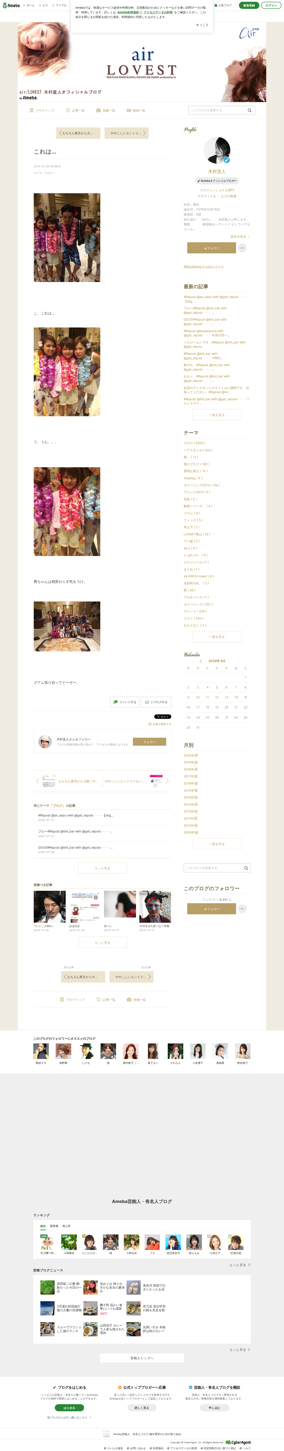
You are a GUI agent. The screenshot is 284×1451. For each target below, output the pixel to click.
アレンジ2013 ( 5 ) (197, 492)
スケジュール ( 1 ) (196, 562)
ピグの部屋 (229, 196)
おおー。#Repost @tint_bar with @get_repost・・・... (207, 378)
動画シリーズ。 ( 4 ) (198, 506)
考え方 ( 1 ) (191, 527)
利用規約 (158, 1448)
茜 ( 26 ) (189, 590)
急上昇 (67, 1226)
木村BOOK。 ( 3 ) (196, 583)
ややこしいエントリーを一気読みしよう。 (129, 133)
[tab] (43, 1226)
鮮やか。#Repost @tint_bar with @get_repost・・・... (207, 367)
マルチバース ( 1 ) (196, 597)
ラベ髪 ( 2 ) (192, 541)
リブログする (159, 702)
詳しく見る (142, 1408)
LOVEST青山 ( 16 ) (197, 534)
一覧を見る (217, 415)
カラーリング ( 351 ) (198, 604)
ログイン (271, 5)
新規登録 (249, 5)
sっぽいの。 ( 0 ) (196, 555)
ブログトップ (45, 110)
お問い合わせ (138, 1448)
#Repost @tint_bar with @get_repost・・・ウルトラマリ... (216, 401)
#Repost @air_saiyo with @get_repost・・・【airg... (216, 299)
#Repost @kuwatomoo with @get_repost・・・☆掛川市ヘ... (207, 333)
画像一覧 (109, 110)
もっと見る (102, 868)
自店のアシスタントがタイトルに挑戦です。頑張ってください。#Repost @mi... (216, 390)
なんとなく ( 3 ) (195, 625)
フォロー (149, 742)
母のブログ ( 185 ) (197, 464)
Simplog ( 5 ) (193, 478)
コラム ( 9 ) (192, 513)
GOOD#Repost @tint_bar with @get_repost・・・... (205, 321)
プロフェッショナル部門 (217, 190)
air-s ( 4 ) (190, 548)
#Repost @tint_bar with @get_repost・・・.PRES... (203, 356)
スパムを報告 (115, 1448)
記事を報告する (162, 724)
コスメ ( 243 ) (194, 618)
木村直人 (217, 171)
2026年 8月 (217, 661)
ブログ (48, 173)
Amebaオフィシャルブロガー (219, 180)
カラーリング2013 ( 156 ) (202, 485)
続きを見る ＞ (240, 236)
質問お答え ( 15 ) (196, 471)
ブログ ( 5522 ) (194, 443)
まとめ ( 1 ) (191, 569)
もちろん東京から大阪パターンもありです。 (81, 133)
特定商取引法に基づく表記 (220, 1448)
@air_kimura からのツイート (204, 266)
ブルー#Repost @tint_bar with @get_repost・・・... (205, 310)
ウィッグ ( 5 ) (193, 520)
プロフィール (206, 196)
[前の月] (200, 661)
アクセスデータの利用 (183, 1448)
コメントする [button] (127, 702)
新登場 (54, 1226)
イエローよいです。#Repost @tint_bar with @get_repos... (214, 344)
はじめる (69, 1408)
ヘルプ (247, 1448)
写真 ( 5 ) (190, 499)
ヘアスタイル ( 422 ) (198, 450)
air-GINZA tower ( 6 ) (199, 576)
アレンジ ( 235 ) (195, 611)
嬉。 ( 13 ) (191, 457)
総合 (43, 1226)
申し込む (214, 1408)
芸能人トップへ (142, 1358)
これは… (45, 151)
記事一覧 (78, 110)
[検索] (250, 111)
